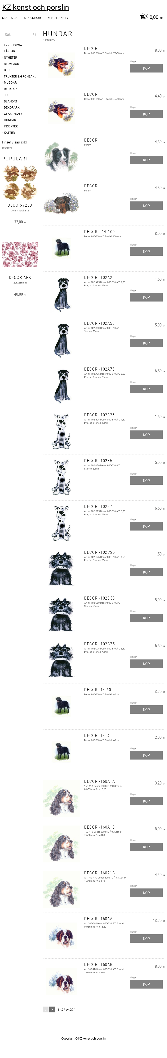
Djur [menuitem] (8, 70)
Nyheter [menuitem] (10, 57)
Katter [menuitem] (9, 132)
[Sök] (35, 34)
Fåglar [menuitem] (9, 51)
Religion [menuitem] (11, 89)
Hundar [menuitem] (10, 120)
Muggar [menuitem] (10, 82)
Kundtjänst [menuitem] (56, 18)
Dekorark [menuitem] (12, 107)
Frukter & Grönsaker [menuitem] (21, 76)
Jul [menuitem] (6, 95)
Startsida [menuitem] (9, 18)
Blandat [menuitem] (10, 101)
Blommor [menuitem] (11, 64)
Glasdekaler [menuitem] (14, 114)
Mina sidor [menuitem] (32, 18)
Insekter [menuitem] (11, 126)
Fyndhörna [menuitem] (13, 45)
